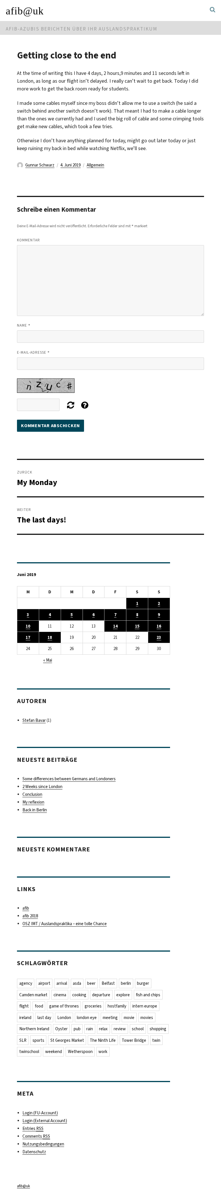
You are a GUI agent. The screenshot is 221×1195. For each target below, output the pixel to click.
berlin (126, 983)
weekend (53, 1051)
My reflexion (33, 802)
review (120, 1029)
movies (146, 1017)
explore (123, 995)
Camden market (33, 995)
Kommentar (28, 240)
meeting (110, 1017)
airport (44, 983)
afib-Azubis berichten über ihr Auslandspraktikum (81, 29)
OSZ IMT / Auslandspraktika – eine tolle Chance (64, 924)
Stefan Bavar (34, 720)
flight (24, 1006)
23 (159, 637)
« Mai (47, 660)
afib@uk (25, 11)
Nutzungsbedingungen (43, 1144)
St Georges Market (67, 1040)
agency (25, 983)
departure (101, 995)
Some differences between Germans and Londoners (69, 779)
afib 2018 (30, 916)
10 (28, 626)
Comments (36, 1136)
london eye (87, 1017)
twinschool (29, 1051)
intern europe (144, 1006)
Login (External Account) (44, 1121)
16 (159, 626)
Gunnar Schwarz (39, 165)
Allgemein (95, 165)
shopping (158, 1029)
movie (129, 1017)
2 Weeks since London (42, 786)
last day (44, 1017)
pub (77, 1029)
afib (25, 908)
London (64, 1017)
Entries (32, 1128)
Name (24, 325)
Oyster (61, 1029)
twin (156, 1040)
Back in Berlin (34, 810)
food (39, 1006)
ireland (25, 1017)
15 (137, 626)
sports (38, 1040)
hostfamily (117, 1006)
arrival (61, 983)
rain (89, 1029)
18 (49, 637)
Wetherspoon (80, 1051)
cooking (79, 995)
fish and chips (148, 995)
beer (91, 983)
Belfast (108, 983)
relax (103, 1029)
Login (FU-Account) (40, 1113)
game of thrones (64, 1006)
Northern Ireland (34, 1029)
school (138, 1029)
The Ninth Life (103, 1040)
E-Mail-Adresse (33, 352)
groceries (93, 1006)
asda (77, 983)
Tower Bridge (134, 1040)
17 (28, 637)
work (102, 1051)
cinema (60, 995)
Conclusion (32, 794)
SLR (22, 1040)
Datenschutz (34, 1152)
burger (143, 983)
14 (115, 626)
